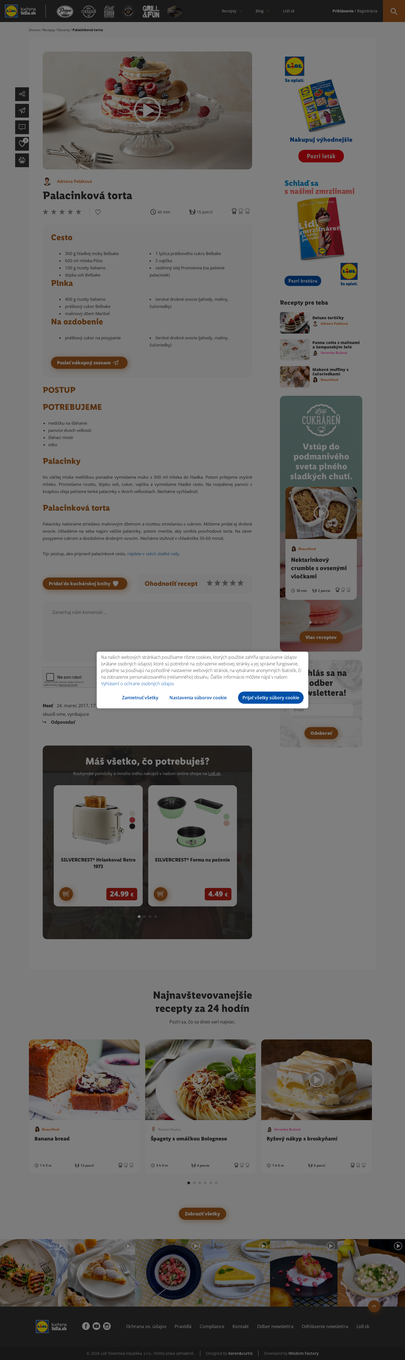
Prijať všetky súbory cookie (270, 698)
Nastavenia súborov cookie (198, 698)
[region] (202, 680)
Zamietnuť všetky (140, 698)
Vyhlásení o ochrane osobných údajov (137, 684)
